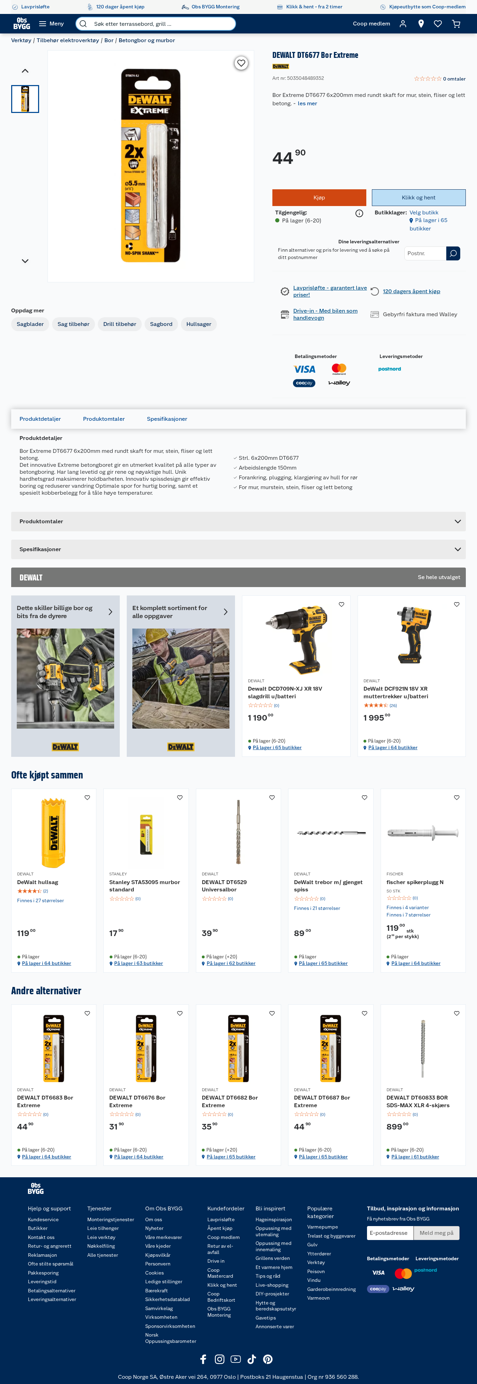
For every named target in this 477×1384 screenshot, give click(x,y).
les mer (307, 103)
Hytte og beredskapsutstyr (276, 1306)
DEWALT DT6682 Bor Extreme (230, 1101)
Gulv (312, 1244)
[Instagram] (219, 1359)
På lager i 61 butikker (415, 1156)
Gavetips (266, 1318)
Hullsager (198, 324)
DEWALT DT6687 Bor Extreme (322, 1101)
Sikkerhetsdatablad (167, 1299)
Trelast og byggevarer (331, 1236)
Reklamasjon (42, 1255)
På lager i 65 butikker (277, 747)
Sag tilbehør (73, 324)
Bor (108, 40)
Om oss (153, 1219)
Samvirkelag (159, 1308)
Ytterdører (319, 1253)
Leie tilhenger (103, 1228)
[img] (296, 705)
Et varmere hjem (274, 1267)
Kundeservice (43, 1219)
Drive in (216, 1261)
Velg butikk (424, 212)
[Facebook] (203, 1359)
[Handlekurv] (456, 23)
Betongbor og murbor (147, 40)
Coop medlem (223, 1237)
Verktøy (21, 40)
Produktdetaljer (40, 419)
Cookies (154, 1273)
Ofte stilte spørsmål (50, 1264)
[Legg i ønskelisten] (241, 63)
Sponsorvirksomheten (170, 1326)
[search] (83, 24)
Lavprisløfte (221, 1219)
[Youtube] (235, 1359)
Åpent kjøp (220, 1228)
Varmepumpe (322, 1227)
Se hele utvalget (439, 577)
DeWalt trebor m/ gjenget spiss (328, 886)
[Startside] (21, 23)
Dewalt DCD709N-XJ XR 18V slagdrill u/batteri (285, 692)
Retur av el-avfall (220, 1249)
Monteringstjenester (110, 1219)
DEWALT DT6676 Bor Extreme (137, 1101)
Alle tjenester (102, 1255)
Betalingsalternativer (51, 1290)
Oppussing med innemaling (274, 1246)
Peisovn (316, 1271)
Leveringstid (42, 1281)
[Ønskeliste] (438, 23)
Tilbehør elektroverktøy (68, 40)
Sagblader (30, 324)
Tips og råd (268, 1276)
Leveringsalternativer (52, 1299)
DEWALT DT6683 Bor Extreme (45, 1101)
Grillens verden (273, 1258)
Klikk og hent (222, 1285)
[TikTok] (252, 1359)
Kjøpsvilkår (157, 1255)
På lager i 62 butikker (231, 963)
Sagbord (161, 324)
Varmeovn (318, 1298)
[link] (440, 79)
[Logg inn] (403, 23)
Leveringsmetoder (401, 356)
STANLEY (118, 874)
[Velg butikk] (421, 23)
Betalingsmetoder (316, 356)
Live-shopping (272, 1285)
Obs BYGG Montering (219, 1312)
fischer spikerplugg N (415, 882)
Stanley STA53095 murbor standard (144, 886)
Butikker (37, 1228)
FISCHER (395, 874)
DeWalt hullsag (37, 882)
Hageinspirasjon (274, 1219)
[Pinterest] (268, 1359)
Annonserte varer (275, 1326)
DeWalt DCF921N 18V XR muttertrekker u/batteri (396, 692)
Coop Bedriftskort (221, 1297)
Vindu (314, 1280)
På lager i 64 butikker (393, 747)
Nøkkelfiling (101, 1246)
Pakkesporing (43, 1273)
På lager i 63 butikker (138, 963)
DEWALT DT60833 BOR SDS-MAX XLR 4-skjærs (418, 1101)
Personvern (157, 1264)
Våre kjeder (158, 1246)
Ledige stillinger (163, 1281)
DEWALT (256, 680)
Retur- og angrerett (50, 1246)
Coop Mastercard (220, 1273)
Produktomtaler (104, 419)
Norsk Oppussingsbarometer (170, 1338)
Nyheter (154, 1228)
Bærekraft (156, 1290)
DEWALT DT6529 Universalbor (224, 886)
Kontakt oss (41, 1237)
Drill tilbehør (119, 324)
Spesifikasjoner (167, 419)
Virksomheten (161, 1317)
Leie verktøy (101, 1237)
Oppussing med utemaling (274, 1231)
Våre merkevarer (163, 1237)
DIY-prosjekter (272, 1293)
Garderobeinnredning (331, 1289)
